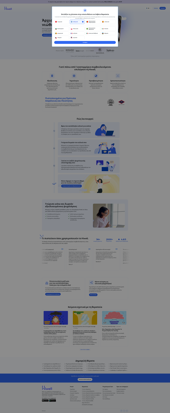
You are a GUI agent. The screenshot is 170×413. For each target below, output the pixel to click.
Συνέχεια (85, 42)
